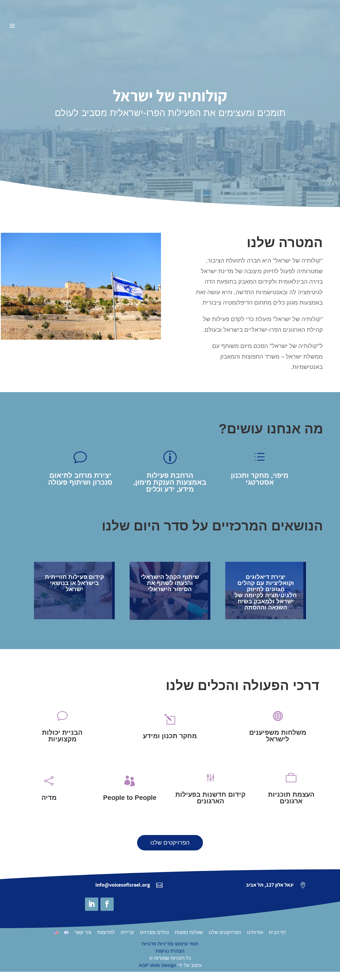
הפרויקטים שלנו (170, 842)
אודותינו (255, 933)
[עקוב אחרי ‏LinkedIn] (91, 904)
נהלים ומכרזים (154, 933)
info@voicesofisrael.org (122, 884)
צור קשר (82, 933)
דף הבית (277, 933)
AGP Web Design (157, 965)
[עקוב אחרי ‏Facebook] (107, 904)
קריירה (127, 933)
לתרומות (106, 933)
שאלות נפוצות (189, 933)
